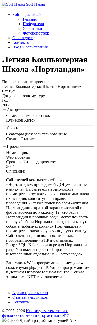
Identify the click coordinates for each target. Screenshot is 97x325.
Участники (32, 28)
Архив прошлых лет (30, 292)
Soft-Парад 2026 (26, 14)
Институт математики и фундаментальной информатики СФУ (35, 313)
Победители (33, 24)
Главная (30, 19)
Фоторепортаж (36, 33)
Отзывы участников (30, 297)
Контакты (21, 42)
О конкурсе (22, 38)
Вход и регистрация (30, 47)
